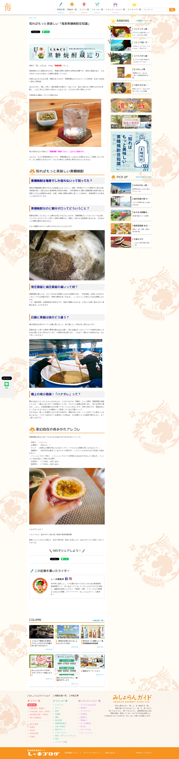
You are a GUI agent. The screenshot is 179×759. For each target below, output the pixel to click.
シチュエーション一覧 (115, 9)
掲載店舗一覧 (61, 696)
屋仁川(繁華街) (35, 718)
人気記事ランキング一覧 (144, 21)
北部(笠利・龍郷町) (37, 708)
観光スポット (60, 729)
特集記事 (61, 9)
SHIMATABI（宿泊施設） (144, 185)
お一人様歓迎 (85, 723)
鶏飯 (57, 717)
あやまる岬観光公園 (142, 212)
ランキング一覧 (134, 9)
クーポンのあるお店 (88, 705)
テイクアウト (85, 711)
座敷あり (83, 720)
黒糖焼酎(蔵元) (61, 723)
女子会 (83, 726)
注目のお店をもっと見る (144, 177)
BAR (57, 711)
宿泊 (57, 739)
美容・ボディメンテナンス (65, 736)
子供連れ (83, 714)
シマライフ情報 (61, 742)
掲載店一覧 (72, 9)
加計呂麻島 (34, 724)
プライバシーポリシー (91, 753)
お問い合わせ (110, 753)
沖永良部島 (34, 733)
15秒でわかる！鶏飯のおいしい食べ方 (150, 85)
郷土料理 (58, 720)
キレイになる (85, 729)
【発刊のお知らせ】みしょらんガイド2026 (67, 642)
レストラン (59, 705)
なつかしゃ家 (139, 69)
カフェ (57, 708)
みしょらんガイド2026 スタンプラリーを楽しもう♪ (42, 672)
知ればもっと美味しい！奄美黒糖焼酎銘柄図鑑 (93, 642)
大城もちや (138, 239)
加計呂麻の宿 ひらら (142, 198)
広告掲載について (71, 753)
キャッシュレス (86, 733)
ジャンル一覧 (97, 9)
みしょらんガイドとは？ (40, 696)
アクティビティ (61, 733)
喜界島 (32, 727)
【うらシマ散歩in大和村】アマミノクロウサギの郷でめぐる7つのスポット (42, 643)
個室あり (83, 717)
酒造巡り (83, 708)
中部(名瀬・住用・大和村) (40, 711)
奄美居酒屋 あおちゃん (143, 225)
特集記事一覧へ (99, 620)
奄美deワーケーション (91, 671)
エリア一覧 (84, 9)
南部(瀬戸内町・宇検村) (39, 714)
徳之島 (32, 730)
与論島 (32, 736)
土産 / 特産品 (60, 726)
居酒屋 (57, 714)
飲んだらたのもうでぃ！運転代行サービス (67, 679)
